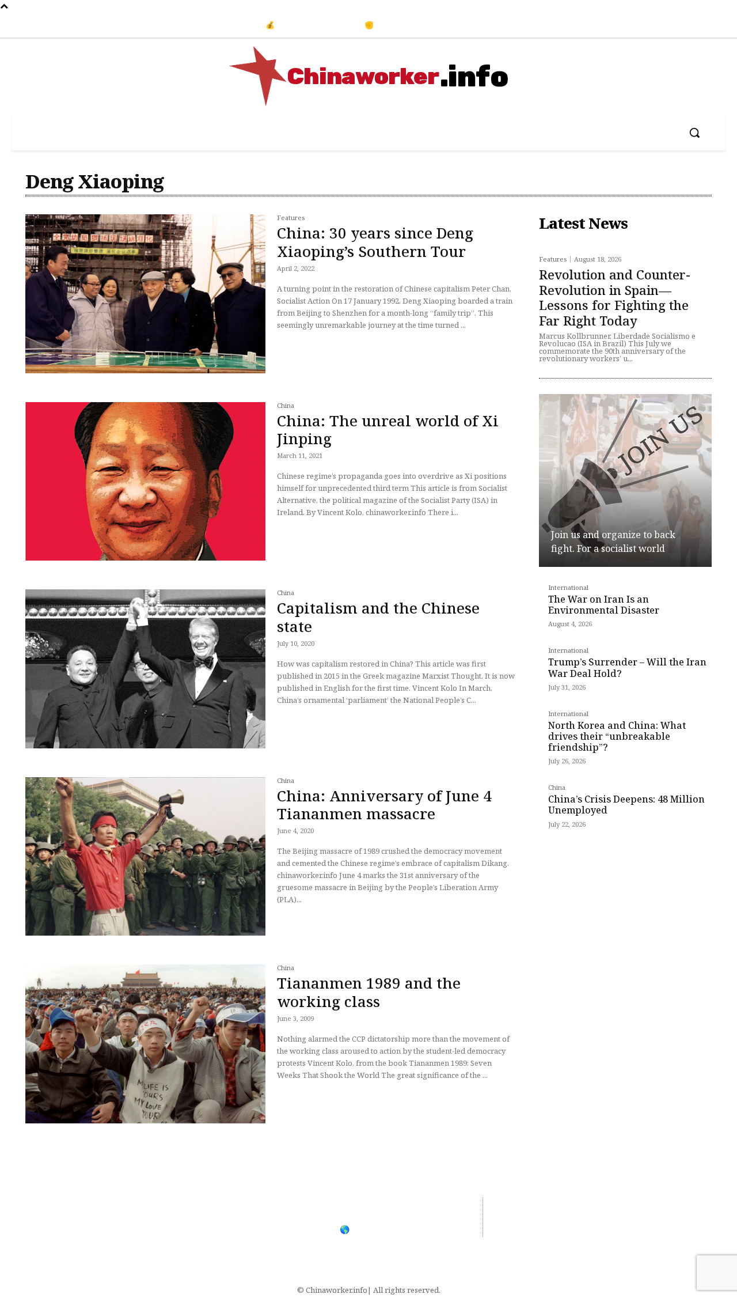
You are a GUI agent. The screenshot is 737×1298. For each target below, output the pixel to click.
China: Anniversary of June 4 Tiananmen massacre (384, 804)
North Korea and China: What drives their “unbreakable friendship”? (617, 736)
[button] (694, 132)
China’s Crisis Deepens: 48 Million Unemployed (626, 804)
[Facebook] (704, 25)
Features (291, 218)
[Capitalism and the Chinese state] (145, 668)
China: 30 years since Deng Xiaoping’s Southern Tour (375, 241)
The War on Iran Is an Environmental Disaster (603, 604)
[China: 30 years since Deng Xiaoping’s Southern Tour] (145, 293)
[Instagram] (557, 1243)
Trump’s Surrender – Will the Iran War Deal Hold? (627, 667)
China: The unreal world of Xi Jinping (388, 429)
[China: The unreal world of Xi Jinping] (145, 481)
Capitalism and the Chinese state (378, 616)
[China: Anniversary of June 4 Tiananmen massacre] (145, 856)
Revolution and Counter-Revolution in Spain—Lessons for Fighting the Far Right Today (614, 297)
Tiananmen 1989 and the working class (369, 991)
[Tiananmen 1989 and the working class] (145, 1043)
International (568, 588)
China (285, 406)
